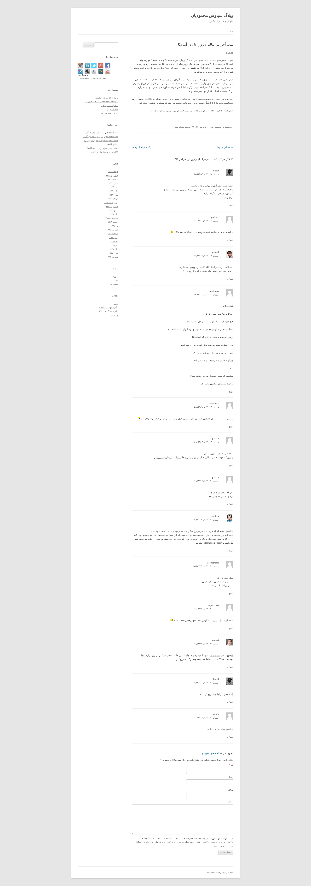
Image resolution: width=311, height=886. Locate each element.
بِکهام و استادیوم (141, 147)
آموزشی (114, 276)
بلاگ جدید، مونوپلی (109, 105)
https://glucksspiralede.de (107, 140)
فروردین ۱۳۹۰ (112, 206)
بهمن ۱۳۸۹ (113, 210)
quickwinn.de (112, 136)
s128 (116, 152)
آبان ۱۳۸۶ (114, 249)
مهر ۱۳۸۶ (114, 253)
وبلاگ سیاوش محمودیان (212, 15)
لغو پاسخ (205, 753)
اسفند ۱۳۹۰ (113, 179)
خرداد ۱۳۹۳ (113, 171)
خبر (116, 280)
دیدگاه (230, 802)
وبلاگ (230, 790)
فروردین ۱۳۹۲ (112, 175)
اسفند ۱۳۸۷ (113, 222)
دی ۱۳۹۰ (114, 187)
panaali (215, 753)
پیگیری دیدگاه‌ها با (108, 311)
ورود (116, 303)
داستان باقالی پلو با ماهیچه (106, 98)
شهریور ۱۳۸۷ (112, 230)
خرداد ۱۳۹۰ (113, 198)
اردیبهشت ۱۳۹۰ (111, 202)
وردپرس (114, 315)
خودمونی (217, 127)
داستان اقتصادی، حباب (108, 113)
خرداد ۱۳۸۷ (113, 233)
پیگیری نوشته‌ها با (108, 307)
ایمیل (229, 777)
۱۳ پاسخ (229, 52)
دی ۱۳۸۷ (114, 226)
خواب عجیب (112, 109)
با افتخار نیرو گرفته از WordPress (220, 872)
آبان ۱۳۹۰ (114, 191)
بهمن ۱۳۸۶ (113, 237)
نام (231, 765)
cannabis (114, 148)
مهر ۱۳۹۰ (114, 195)
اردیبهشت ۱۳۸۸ (111, 218)
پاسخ (231, 205)
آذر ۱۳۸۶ (114, 245)
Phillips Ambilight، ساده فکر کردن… (101, 101)
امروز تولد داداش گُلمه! (94, 132)
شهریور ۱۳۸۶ (112, 257)
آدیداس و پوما (225, 147)
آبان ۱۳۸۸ (114, 214)
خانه (231, 31)
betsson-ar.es (112, 132)
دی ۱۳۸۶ (114, 241)
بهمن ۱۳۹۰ (113, 183)
